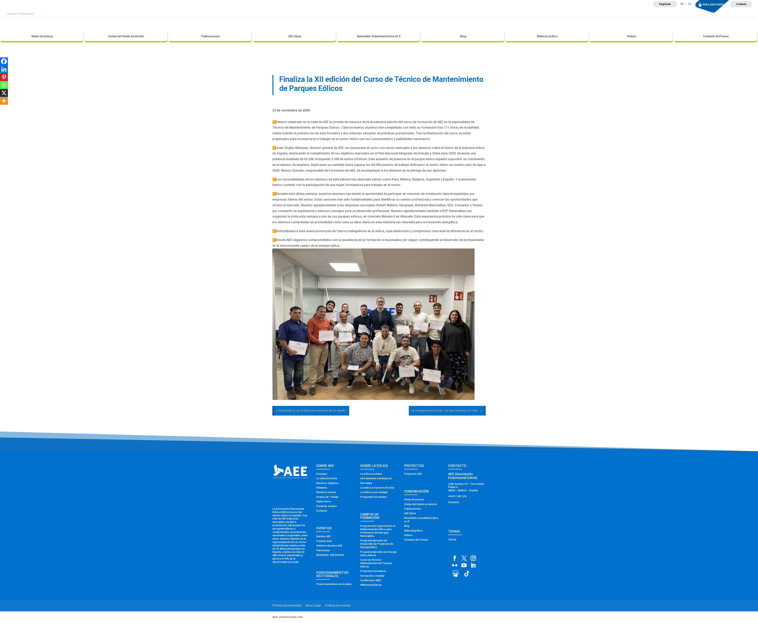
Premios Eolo (324, 541)
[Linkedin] (4, 69)
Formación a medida (372, 575)
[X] (4, 93)
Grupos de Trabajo (327, 496)
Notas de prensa (42, 36)
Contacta (741, 4)
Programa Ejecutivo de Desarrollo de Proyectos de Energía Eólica (376, 544)
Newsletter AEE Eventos (330, 554)
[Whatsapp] (4, 85)
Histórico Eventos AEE (329, 545)
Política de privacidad (286, 605)
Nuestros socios (326, 492)
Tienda (452, 539)
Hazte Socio (323, 501)
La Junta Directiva (326, 478)
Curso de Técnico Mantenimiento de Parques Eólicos (376, 563)
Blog (463, 36)
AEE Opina (294, 36)
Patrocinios (323, 550)
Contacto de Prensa (716, 36)
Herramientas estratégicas (376, 478)
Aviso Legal (313, 605)
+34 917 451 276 (457, 496)
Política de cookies (338, 605)
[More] (4, 101)
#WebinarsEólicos (371, 584)
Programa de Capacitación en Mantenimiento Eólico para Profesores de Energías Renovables (378, 530)
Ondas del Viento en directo (126, 36)
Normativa (366, 483)
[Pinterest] (4, 77)
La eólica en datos (371, 473)
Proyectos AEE (413, 473)
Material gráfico (547, 36)
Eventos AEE (323, 536)
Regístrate (665, 4)
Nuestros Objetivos (327, 483)
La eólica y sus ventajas (374, 492)
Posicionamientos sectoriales (334, 584)
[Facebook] (4, 61)
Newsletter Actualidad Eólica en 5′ (379, 36)
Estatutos (321, 487)
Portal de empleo (326, 506)
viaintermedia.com (291, 617)
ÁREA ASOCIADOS (713, 4)
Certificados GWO (370, 580)
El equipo (321, 473)
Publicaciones (210, 36)
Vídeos (631, 36)
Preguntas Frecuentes (373, 496)
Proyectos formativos (373, 571)
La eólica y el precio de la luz (377, 487)
